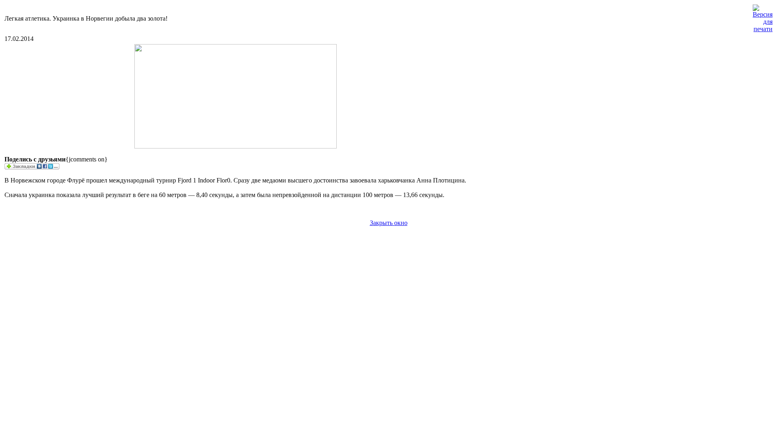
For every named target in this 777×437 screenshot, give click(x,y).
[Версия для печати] (763, 16)
